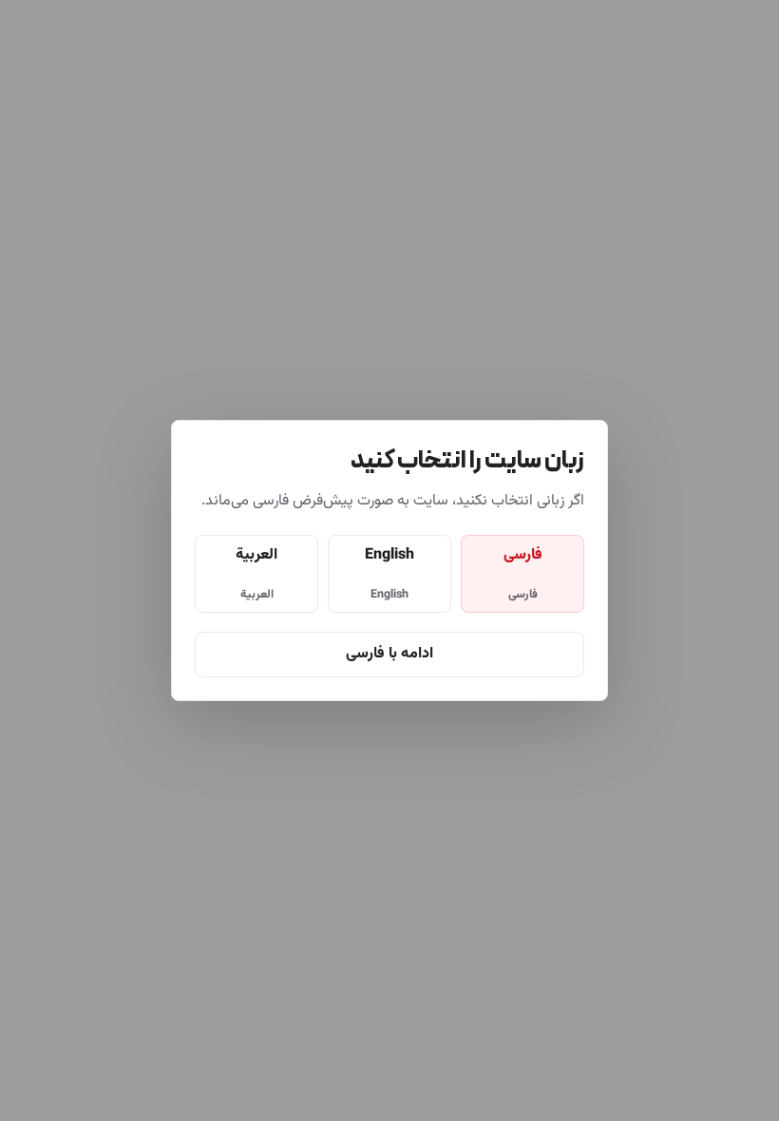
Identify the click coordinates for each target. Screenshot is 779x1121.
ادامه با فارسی (389, 654)
